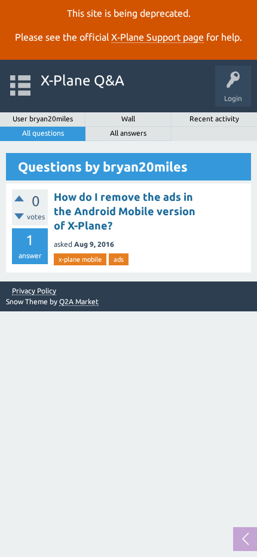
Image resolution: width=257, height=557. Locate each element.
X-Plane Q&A (82, 80)
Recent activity (214, 119)
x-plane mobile (80, 259)
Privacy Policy (34, 291)
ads (119, 259)
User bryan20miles (43, 119)
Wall (128, 119)
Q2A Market (79, 301)
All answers (128, 133)
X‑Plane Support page (157, 37)
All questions (43, 133)
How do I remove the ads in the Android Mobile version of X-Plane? (124, 211)
